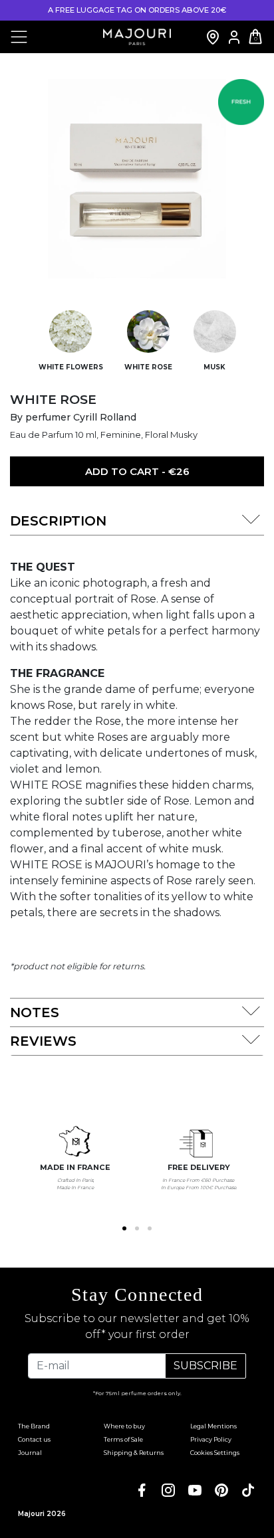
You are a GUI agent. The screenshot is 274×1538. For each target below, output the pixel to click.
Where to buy (124, 1426)
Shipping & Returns (134, 1452)
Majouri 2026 (42, 1513)
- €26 (137, 471)
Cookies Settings (214, 1452)
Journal (30, 1452)
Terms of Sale (123, 1439)
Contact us (34, 1439)
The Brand (34, 1426)
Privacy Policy (210, 1439)
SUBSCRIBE (205, 1365)
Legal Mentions (213, 1426)
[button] (124, 1228)
